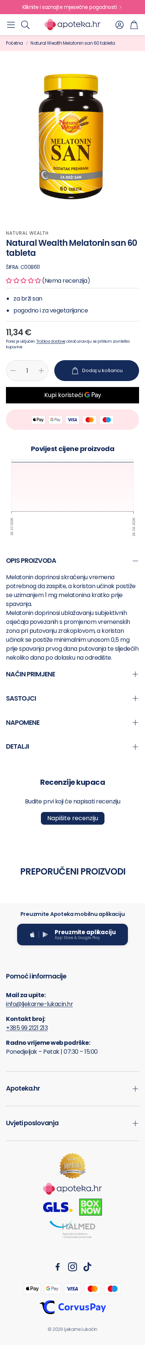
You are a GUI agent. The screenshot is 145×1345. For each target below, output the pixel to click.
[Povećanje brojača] (41, 370)
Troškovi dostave (50, 341)
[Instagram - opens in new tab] (72, 1266)
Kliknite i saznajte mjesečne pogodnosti (69, 7)
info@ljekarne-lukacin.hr (39, 1004)
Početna (14, 43)
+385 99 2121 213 (27, 1028)
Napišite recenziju (72, 818)
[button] (11, 24)
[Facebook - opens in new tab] (57, 1266)
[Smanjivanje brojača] (13, 370)
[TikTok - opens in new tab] (87, 1266)
